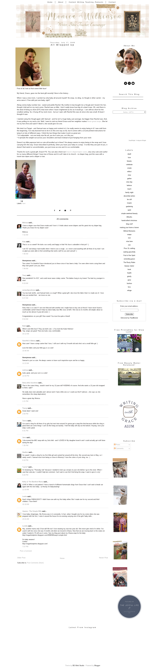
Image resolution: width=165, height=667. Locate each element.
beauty (129, 161)
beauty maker (129, 266)
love (23, 203)
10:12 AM (25, 334)
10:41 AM (25, 519)
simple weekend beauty (129, 213)
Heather (25, 452)
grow (129, 280)
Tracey (24, 408)
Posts (117, 445)
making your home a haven (129, 227)
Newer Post (103, 558)
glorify (129, 276)
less (129, 287)
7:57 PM (25, 546)
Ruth (24, 326)
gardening (129, 206)
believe (129, 185)
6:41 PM (25, 431)
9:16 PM (25, 460)
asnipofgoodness (28, 290)
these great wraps (94, 121)
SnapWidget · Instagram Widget (137, 140)
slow (129, 175)
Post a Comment (26, 551)
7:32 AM (25, 235)
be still (129, 199)
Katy (24, 242)
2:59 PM (25, 414)
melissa (25, 370)
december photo (129, 196)
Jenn (24, 437)
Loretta (25, 526)
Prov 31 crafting (129, 248)
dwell (129, 154)
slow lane (129, 241)
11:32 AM (25, 489)
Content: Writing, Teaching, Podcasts (86, 2)
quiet (129, 210)
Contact (112, 2)
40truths (129, 217)
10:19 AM (25, 504)
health (129, 273)
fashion (129, 283)
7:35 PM (25, 445)
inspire (129, 203)
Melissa (25, 223)
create (129, 168)
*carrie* (25, 467)
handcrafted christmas (129, 220)
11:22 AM (25, 363)
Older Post (21, 558)
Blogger (97, 665)
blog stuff (129, 224)
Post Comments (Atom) (35, 563)
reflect (129, 171)
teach (129, 189)
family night (129, 192)
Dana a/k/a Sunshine (30, 383)
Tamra (24, 421)
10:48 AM (25, 351)
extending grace (129, 259)
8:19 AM (25, 283)
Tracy (24, 275)
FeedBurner (134, 318)
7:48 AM (25, 254)
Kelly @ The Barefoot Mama (32, 482)
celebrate (129, 164)
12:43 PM (25, 376)
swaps (129, 234)
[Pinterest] (125, 83)
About (60, 2)
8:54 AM (25, 319)
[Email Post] (21, 201)
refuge (129, 290)
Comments (119, 448)
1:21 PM (25, 401)
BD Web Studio (78, 665)
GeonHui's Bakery (29, 341)
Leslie (24, 496)
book (129, 269)
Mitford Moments (129, 231)
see (129, 245)
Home (50, 2)
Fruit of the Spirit (129, 255)
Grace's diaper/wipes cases (76, 152)
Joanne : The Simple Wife (32, 511)
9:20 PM (25, 475)
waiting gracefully (129, 252)
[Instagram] (129, 83)
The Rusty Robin (129, 262)
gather (129, 178)
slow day (129, 182)
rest (129, 238)
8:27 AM (25, 298)
